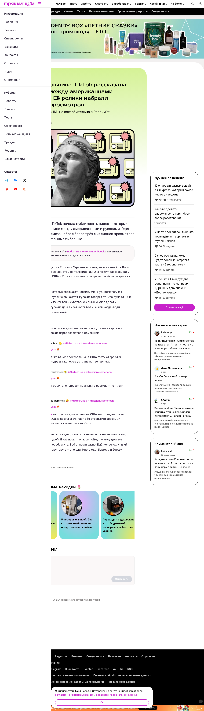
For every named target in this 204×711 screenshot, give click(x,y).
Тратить (140, 3)
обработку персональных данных (117, 694)
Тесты (81, 11)
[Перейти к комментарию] (174, 346)
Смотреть (101, 3)
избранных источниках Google (86, 251)
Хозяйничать (158, 3)
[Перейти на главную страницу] (19, 3)
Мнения (68, 11)
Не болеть (177, 3)
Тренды (55, 11)
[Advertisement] (174, 119)
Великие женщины (101, 11)
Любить (86, 3)
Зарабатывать (121, 3)
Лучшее (61, 3)
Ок (102, 702)
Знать (73, 3)
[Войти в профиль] (200, 4)
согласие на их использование (74, 694)
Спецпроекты (160, 11)
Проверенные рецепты (132, 11)
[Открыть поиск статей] (192, 4)
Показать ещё (174, 307)
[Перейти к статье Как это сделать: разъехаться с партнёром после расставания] (174, 215)
